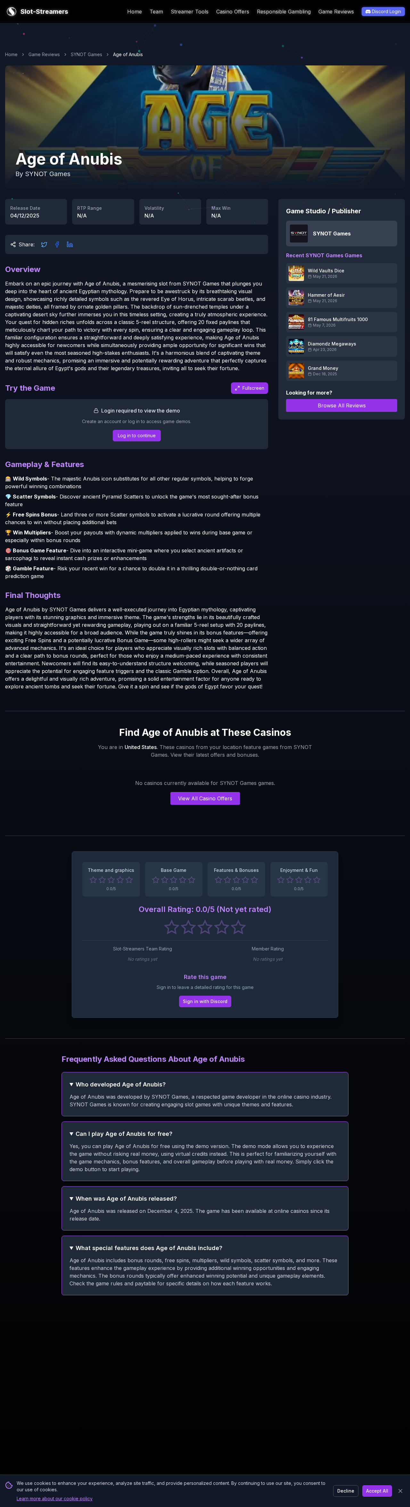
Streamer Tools (190, 11)
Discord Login (386, 11)
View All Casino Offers (205, 798)
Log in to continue (137, 435)
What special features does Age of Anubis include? (149, 1248)
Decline (345, 1491)
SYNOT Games (86, 54)
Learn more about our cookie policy (55, 1498)
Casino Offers (232, 11)
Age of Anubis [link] (128, 54)
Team (156, 11)
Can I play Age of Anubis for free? (124, 1133)
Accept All (377, 1491)
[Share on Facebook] (57, 244)
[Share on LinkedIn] (69, 244)
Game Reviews (336, 11)
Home (134, 11)
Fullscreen (253, 388)
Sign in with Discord (205, 1001)
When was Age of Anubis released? (126, 1198)
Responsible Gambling (284, 11)
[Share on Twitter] (44, 244)
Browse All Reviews (342, 405)
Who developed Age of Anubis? (121, 1084)
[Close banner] (400, 1490)
